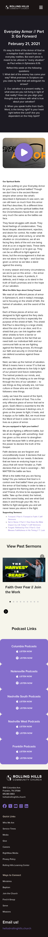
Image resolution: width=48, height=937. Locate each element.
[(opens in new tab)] (24, 153)
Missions (7, 911)
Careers (6, 846)
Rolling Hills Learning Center (16, 865)
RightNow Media (10, 852)
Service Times (9, 828)
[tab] (10, 601)
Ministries (7, 881)
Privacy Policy (9, 859)
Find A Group (9, 899)
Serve (5, 905)
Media (5, 834)
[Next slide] (6, 611)
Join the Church (10, 893)
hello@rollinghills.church (17, 928)
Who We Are (8, 822)
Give (5, 840)
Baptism (6, 887)
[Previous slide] (42, 556)
